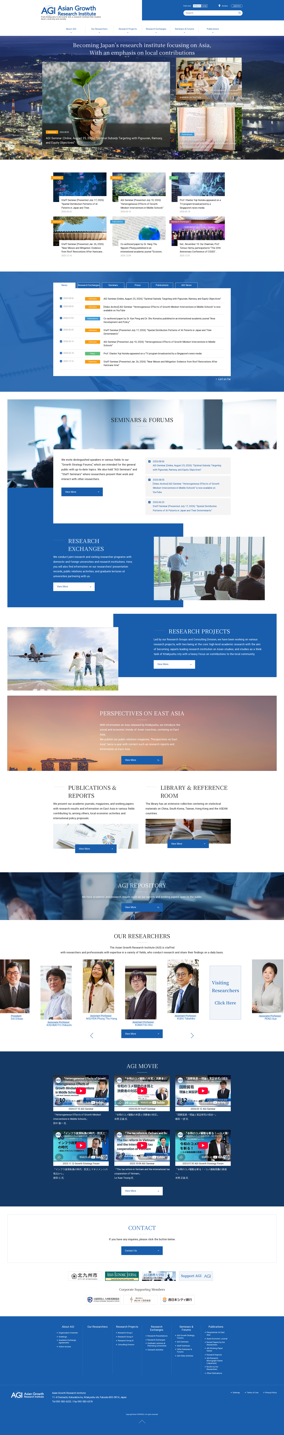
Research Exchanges (89, 285)
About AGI (68, 1326)
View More (70, 491)
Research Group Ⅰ (125, 1333)
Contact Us (131, 1250)
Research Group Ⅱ (125, 1337)
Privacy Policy (271, 1392)
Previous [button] (91, 1035)
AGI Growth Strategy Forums (185, 1336)
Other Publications (214, 1373)
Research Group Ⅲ (125, 1340)
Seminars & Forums (186, 1328)
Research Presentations (157, 1336)
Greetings (63, 1337)
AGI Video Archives (185, 1356)
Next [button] (192, 1035)
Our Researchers (97, 1326)
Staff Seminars (183, 1346)
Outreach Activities (155, 1350)
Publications (162, 285)
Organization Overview (68, 1333)
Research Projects (127, 1326)
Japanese (237, 6)
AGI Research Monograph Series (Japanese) (215, 1360)
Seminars (113, 285)
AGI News (186, 285)
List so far (224, 379)
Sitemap (236, 1392)
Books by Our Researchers (212, 1368)
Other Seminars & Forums (184, 1350)
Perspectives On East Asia (216, 1333)
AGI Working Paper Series (215, 1349)
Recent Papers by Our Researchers (216, 1343)
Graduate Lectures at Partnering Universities (156, 1344)
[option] (24, 989)
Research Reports (214, 1355)
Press (138, 285)
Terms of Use (252, 1392)
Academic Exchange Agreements (67, 1341)
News (64, 285)
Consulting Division (126, 1344)
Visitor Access (65, 1347)
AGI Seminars (183, 1342)
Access (225, 6)
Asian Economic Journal (217, 1339)
